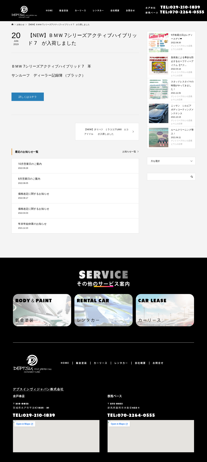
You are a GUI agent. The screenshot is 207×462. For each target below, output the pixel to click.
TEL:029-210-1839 (173, 7)
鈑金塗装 (63, 10)
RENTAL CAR (93, 300)
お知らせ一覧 (129, 151)
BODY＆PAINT (33, 300)
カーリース (80, 10)
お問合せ (130, 10)
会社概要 (115, 10)
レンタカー (98, 10)
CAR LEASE (152, 300)
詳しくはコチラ (28, 97)
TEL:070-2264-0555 (175, 11)
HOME (49, 10)
